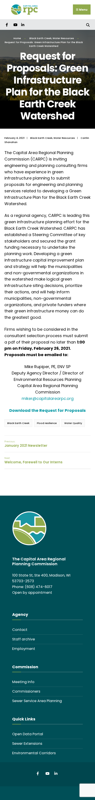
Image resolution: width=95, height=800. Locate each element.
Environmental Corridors (34, 753)
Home (17, 38)
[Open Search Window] (88, 24)
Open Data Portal (27, 734)
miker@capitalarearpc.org (48, 398)
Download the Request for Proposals (47, 410)
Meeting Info (23, 681)
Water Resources (63, 38)
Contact (19, 629)
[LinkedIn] (23, 24)
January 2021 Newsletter (25, 444)
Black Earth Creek (40, 38)
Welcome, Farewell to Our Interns (33, 460)
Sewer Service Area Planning (37, 700)
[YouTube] (15, 24)
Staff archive (23, 639)
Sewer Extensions (27, 743)
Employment (23, 648)
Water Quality (73, 423)
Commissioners (26, 691)
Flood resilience (47, 423)
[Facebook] (7, 24)
